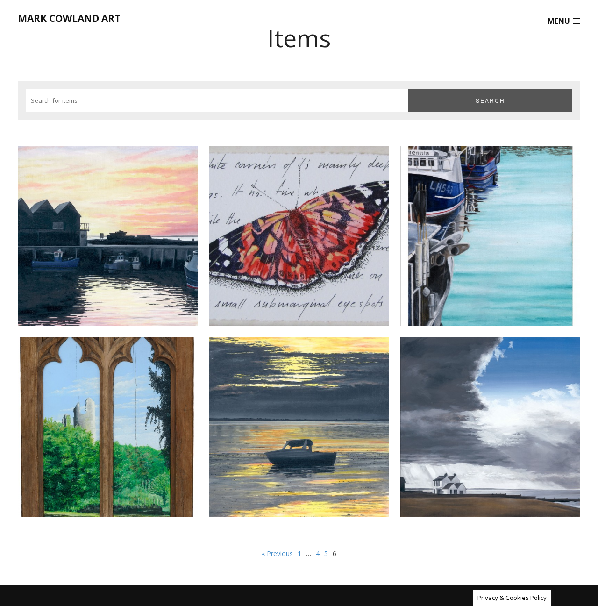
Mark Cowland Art (69, 18)
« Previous (277, 553)
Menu (559, 21)
